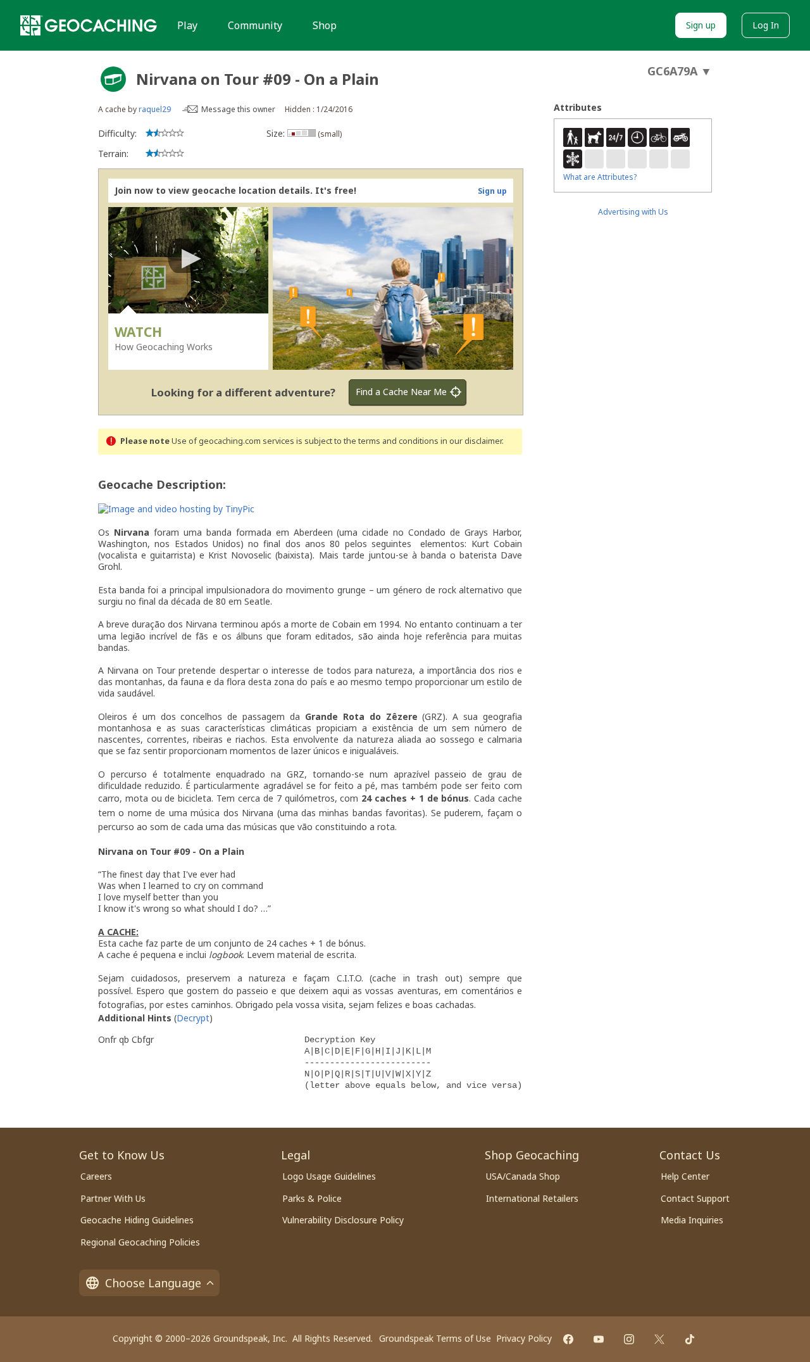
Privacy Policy (524, 1338)
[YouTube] (598, 1339)
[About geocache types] (113, 79)
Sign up (701, 25)
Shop (325, 25)
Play (187, 25)
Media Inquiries (692, 1220)
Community (255, 25)
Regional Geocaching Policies (140, 1242)
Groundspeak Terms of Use (435, 1338)
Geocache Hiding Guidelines (137, 1220)
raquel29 (155, 109)
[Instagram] (629, 1339)
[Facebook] (568, 1339)
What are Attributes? (600, 177)
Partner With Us (113, 1198)
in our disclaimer (471, 441)
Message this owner (238, 109)
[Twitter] (659, 1339)
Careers (96, 1176)
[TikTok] (689, 1339)
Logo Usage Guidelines (329, 1176)
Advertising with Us (633, 211)
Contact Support (695, 1198)
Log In (765, 25)
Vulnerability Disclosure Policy (343, 1220)
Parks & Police (312, 1198)
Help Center (685, 1176)
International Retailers (532, 1198)
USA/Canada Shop (523, 1176)
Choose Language (153, 1282)
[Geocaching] (88, 25)
